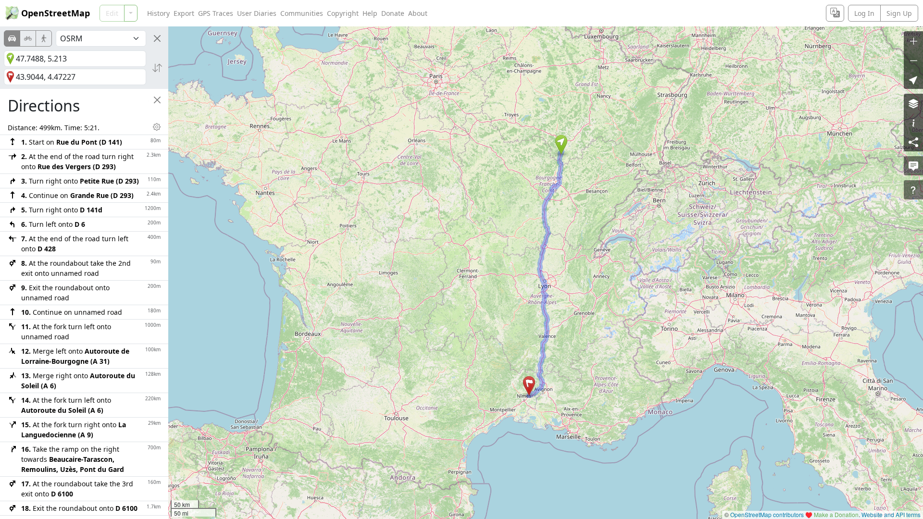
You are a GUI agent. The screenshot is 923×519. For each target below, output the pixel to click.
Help (369, 13)
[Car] (12, 38)
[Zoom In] (913, 40)
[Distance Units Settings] (156, 127)
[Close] (157, 38)
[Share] (913, 141)
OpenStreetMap (55, 13)
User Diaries (256, 13)
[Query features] (913, 189)
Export (184, 13)
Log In (864, 13)
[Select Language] (835, 13)
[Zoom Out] (913, 60)
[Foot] (44, 38)
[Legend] (913, 122)
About (417, 13)
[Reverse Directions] (157, 68)
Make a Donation (836, 514)
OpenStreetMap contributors (767, 514)
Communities (301, 13)
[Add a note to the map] (913, 165)
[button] (561, 144)
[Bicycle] (28, 38)
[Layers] (913, 103)
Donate (392, 13)
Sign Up (899, 13)
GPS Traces (215, 13)
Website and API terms (891, 514)
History (158, 13)
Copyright (343, 13)
